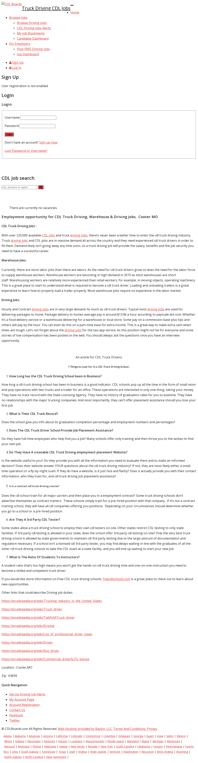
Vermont (114, 752)
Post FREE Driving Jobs (33, 49)
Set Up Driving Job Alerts (27, 694)
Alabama (20, 736)
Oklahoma (143, 746)
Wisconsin (147, 752)
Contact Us (17, 710)
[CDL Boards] (12, 4)
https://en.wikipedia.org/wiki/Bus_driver (30, 651)
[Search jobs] (41, 187)
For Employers (19, 44)
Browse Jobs (18, 17)
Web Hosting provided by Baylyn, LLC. (85, 729)
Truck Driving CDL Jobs (46, 8)
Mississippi (34, 741)
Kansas (62, 741)
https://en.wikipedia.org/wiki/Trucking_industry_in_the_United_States (52, 601)
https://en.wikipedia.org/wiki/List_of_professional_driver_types (47, 634)
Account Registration (24, 705)
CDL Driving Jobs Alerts (34, 28)
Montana (23, 746)
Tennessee (48, 752)
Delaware (124, 736)
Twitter (14, 720)
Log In (16, 68)
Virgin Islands (98, 752)
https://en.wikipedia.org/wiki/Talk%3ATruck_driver (38, 617)
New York (107, 746)
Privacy (152, 729)
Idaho (169, 736)
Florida (36, 746)
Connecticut (92, 736)
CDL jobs (48, 235)
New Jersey (78, 746)
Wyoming (182, 752)
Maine (145, 741)
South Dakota (29, 752)
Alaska (7, 736)
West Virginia (165, 752)
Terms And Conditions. (130, 729)
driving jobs (19, 240)
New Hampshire (56, 757)
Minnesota (173, 741)
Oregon (158, 746)
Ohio (15, 752)
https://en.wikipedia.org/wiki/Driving (28, 626)
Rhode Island (116, 741)
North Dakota (13, 757)
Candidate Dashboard (33, 38)
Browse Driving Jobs (32, 23)
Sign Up (17, 62)
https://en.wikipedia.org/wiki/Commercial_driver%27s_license (45, 659)
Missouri (9, 746)
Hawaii (63, 746)
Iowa (160, 736)
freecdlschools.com (116, 579)
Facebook (16, 715)
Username (12, 117)
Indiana (19, 741)
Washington (130, 752)
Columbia (109, 736)
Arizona (48, 736)
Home (74, 12)
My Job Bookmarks (31, 33)
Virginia (82, 752)
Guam (150, 736)
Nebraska (50, 746)
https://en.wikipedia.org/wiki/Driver (27, 642)
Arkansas (34, 736)
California (62, 736)
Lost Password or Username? (26, 151)
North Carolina (34, 757)
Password (12, 126)
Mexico (181, 736)
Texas (62, 752)
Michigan (158, 741)
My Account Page (21, 699)
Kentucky (49, 741)
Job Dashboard (28, 54)
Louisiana (76, 741)
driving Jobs (78, 235)
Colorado (76, 736)
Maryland (132, 741)
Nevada (92, 746)
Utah (72, 752)
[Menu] (71, 5)
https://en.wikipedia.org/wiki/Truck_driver (32, 609)
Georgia (138, 736)
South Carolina (125, 746)
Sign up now (48, 142)
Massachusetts (94, 741)
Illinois (8, 741)
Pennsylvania (174, 746)
